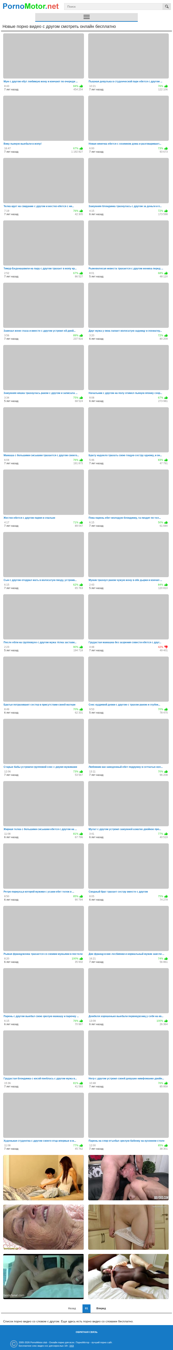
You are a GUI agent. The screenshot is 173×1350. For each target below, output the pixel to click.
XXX (71, 1346)
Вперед (101, 1308)
